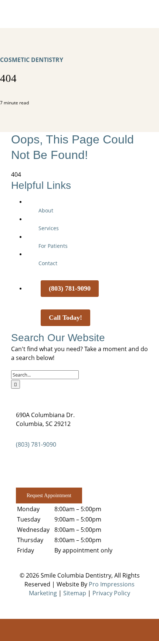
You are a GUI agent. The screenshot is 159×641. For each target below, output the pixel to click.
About (45, 210)
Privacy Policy (111, 593)
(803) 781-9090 (36, 444)
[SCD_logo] (79, 10)
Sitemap (74, 593)
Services (48, 228)
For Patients (53, 245)
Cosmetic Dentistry (31, 60)
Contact (47, 263)
